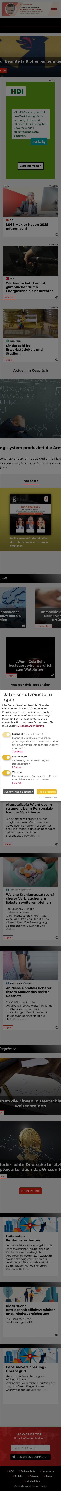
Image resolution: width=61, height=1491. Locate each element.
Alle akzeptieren (47, 791)
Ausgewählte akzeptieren (18, 791)
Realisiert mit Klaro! (48, 798)
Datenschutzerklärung (30, 725)
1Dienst (16, 767)
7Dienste (17, 751)
